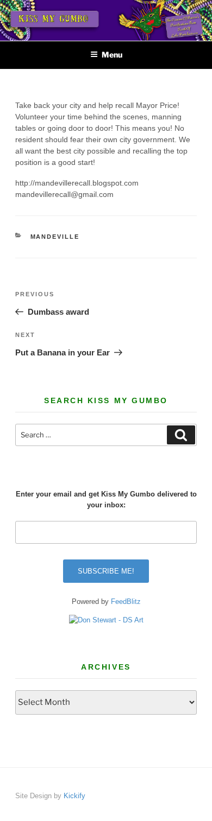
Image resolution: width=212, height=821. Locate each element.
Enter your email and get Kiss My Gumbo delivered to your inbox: (106, 499)
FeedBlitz (126, 601)
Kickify (74, 796)
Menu (112, 54)
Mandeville (55, 236)
